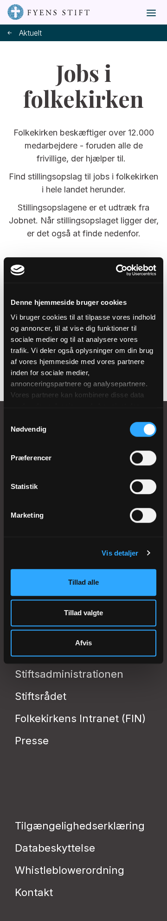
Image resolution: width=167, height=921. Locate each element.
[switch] (143, 458)
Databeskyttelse (55, 847)
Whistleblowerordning (69, 870)
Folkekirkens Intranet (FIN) (80, 718)
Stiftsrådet (40, 696)
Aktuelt (30, 33)
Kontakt (34, 892)
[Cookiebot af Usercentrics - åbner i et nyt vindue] (117, 270)
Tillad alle (83, 582)
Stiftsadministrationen (69, 674)
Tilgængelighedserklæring (80, 825)
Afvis (83, 643)
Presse (32, 740)
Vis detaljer (120, 553)
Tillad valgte (83, 613)
